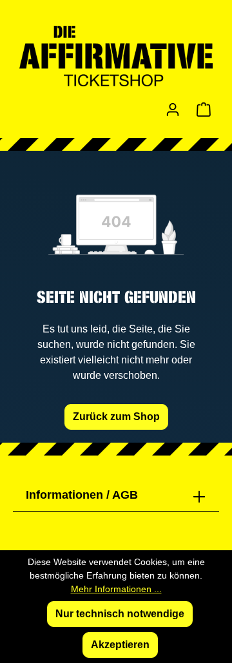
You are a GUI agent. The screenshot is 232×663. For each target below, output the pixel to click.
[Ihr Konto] (172, 109)
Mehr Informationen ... (116, 589)
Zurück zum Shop (116, 416)
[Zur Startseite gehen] (116, 56)
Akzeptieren (120, 644)
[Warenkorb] (203, 109)
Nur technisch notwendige (119, 613)
